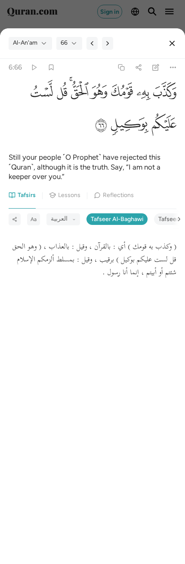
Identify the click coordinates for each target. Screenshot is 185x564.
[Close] (172, 43)
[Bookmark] (51, 67)
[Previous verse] (92, 43)
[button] (163, 94)
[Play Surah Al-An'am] (33, 67)
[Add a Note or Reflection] (155, 67)
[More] (173, 67)
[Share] (138, 67)
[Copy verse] (121, 67)
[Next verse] (107, 43)
